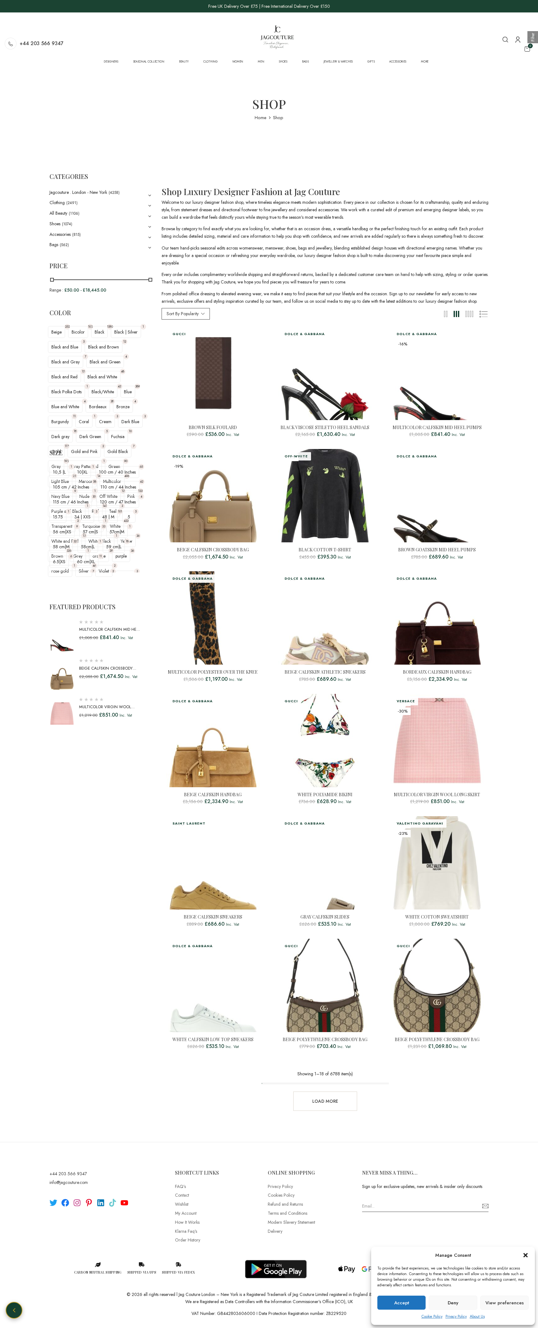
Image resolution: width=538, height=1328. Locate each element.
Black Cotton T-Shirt (325, 550)
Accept (401, 1302)
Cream (105, 422)
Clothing (57, 202)
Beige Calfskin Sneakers (213, 917)
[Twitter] (53, 1203)
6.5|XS (59, 562)
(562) (64, 245)
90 (125, 461)
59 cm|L (113, 547)
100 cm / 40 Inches (117, 472)
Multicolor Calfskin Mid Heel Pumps (437, 427)
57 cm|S (90, 532)
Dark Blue (130, 422)
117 (67, 446)
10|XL (82, 472)
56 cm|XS (62, 532)
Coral (84, 422)
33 (103, 526)
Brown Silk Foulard (213, 427)
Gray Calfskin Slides (324, 917)
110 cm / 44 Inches (118, 487)
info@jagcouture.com (69, 1182)
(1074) (67, 224)
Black (99, 332)
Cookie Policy (432, 1316)
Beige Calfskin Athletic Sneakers (325, 672)
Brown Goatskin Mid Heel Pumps (437, 550)
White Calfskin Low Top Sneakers (212, 1039)
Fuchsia (118, 436)
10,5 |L (59, 472)
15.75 (58, 517)
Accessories (60, 234)
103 (90, 326)
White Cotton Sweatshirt (437, 917)
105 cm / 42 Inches (71, 487)
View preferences (504, 1302)
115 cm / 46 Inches (70, 502)
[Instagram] (77, 1203)
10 (130, 431)
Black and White (102, 377)
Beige (56, 332)
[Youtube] (124, 1203)
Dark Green (90, 436)
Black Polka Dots (66, 392)
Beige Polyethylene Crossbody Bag (325, 1039)
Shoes (55, 224)
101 (120, 511)
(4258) (114, 192)
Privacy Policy (456, 1316)
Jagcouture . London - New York (78, 192)
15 (83, 371)
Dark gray (60, 436)
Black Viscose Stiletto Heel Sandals (325, 427)
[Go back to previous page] (14, 1310)
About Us (477, 1316)
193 (66, 461)
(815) (76, 234)
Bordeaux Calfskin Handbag (437, 672)
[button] (525, 1255)
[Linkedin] (101, 1203)
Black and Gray (65, 362)
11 (74, 416)
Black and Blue (64, 347)
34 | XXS (82, 517)
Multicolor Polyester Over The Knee (213, 672)
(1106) (74, 213)
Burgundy (60, 422)
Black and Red (64, 377)
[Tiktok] (112, 1203)
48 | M (108, 517)
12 (124, 341)
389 (137, 386)
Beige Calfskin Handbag (213, 794)
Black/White (103, 392)
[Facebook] (65, 1203)
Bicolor (78, 332)
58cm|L (88, 547)
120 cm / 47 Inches (118, 502)
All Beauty (58, 213)
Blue (128, 392)
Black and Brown (103, 347)
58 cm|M (61, 547)
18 (75, 431)
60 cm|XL (86, 562)
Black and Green (105, 362)
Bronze (123, 407)
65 (141, 466)
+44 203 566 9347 (42, 43)
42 (119, 386)
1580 (110, 326)
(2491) (72, 203)
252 (67, 326)
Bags (54, 244)
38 (112, 401)
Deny (453, 1302)
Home (261, 117)
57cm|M (117, 532)
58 (94, 481)
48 (122, 371)
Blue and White (65, 407)
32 (75, 541)
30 (94, 496)
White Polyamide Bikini (325, 794)
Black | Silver (126, 332)
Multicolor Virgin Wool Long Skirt (437, 794)
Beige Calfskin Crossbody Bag (213, 550)
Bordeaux (97, 407)
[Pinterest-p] (89, 1203)
